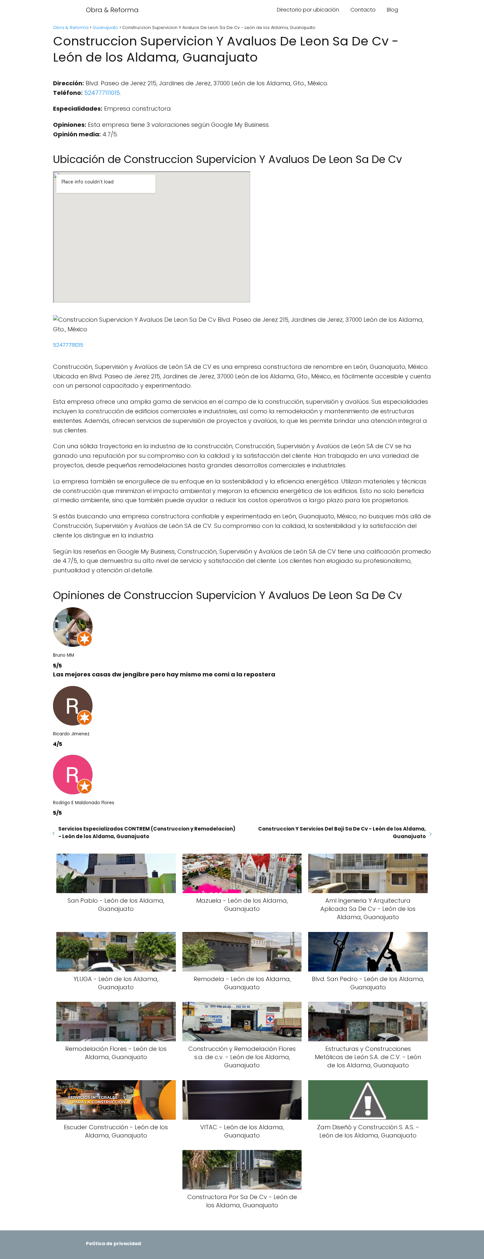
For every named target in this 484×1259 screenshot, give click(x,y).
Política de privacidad (113, 1243)
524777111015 (102, 93)
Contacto (363, 10)
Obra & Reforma (112, 9)
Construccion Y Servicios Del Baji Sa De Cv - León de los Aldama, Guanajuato (342, 832)
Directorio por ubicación (308, 10)
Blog (392, 10)
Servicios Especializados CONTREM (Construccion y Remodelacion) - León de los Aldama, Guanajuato (146, 832)
